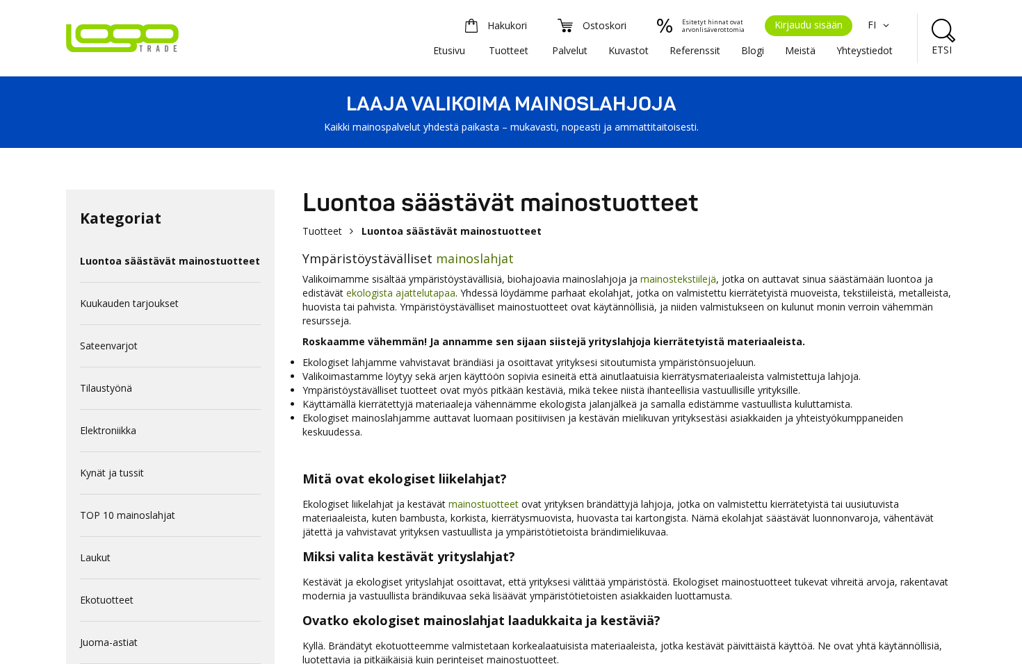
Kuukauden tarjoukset (129, 303)
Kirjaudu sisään (808, 24)
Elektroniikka (108, 430)
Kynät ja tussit (112, 472)
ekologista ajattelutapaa (400, 292)
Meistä (800, 50)
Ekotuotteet (106, 599)
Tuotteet (508, 50)
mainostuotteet (483, 504)
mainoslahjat (475, 258)
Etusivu (449, 50)
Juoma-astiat (109, 642)
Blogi (752, 50)
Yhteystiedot (864, 50)
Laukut (95, 557)
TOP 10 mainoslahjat (127, 515)
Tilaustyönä (106, 388)
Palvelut (569, 50)
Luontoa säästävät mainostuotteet (170, 260)
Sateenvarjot (109, 345)
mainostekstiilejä (678, 278)
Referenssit (695, 50)
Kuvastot (628, 50)
